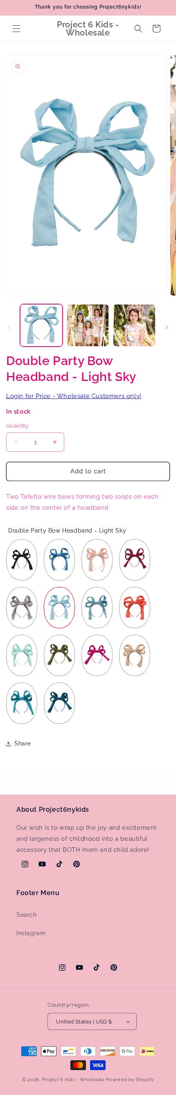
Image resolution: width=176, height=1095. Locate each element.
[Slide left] (9, 327)
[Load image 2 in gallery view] (88, 325)
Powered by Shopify (130, 1079)
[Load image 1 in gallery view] (41, 325)
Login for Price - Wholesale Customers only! (74, 396)
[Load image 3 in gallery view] (134, 325)
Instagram (30, 933)
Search (26, 914)
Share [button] (22, 743)
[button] (16, 29)
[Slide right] (167, 327)
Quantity (17, 426)
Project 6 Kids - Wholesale (73, 1079)
